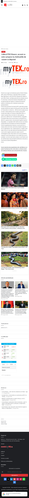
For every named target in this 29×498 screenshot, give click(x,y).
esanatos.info (14, 230)
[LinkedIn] (7, 166)
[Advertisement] (14, 25)
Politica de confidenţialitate (6, 461)
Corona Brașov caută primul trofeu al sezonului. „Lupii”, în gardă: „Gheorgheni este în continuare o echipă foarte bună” (14, 403)
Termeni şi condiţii (5, 458)
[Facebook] (2, 166)
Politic (7, 48)
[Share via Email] (18, 166)
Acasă (3, 48)
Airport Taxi (3, 422)
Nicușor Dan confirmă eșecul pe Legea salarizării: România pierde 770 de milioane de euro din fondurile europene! (7, 311)
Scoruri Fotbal (4, 423)
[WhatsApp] (12, 166)
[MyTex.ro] (8, 5)
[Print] (20, 166)
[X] (5, 166)
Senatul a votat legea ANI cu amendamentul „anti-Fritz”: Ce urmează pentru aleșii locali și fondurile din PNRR (21, 311)
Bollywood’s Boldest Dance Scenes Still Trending (14, 208)
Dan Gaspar (4, 62)
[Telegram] (15, 166)
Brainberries (15, 209)
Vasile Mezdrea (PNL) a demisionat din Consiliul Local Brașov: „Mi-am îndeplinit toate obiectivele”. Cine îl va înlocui (21, 292)
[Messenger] (10, 166)
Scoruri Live (3, 421)
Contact (2, 443)
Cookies (2, 455)
